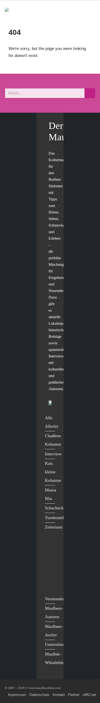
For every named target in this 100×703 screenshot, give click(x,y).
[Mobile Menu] (89, 11)
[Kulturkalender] (77, 12)
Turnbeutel (54, 517)
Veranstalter (55, 598)
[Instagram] (50, 575)
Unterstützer (56, 644)
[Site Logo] (33, 12)
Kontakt (59, 695)
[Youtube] (50, 565)
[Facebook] (50, 545)
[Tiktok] (50, 585)
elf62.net (89, 695)
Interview (53, 453)
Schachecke (55, 508)
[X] (50, 555)
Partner (74, 695)
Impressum (17, 695)
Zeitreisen (53, 527)
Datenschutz (39, 695)
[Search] (89, 93)
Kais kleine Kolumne (53, 472)
